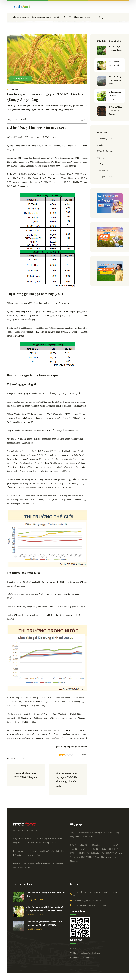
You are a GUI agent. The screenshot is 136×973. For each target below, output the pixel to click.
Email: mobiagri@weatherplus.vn (87, 901)
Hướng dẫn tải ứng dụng (83, 958)
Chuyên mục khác (104, 138)
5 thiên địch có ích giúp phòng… (115, 95)
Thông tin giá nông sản (106, 177)
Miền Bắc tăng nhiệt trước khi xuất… (115, 80)
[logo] (21, 7)
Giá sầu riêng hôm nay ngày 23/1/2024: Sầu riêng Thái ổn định (67, 779)
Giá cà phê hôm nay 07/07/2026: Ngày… (115, 110)
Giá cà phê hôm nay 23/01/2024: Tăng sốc (25, 775)
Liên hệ (76, 948)
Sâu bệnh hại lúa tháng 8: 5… (115, 48)
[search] (101, 17)
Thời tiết (100, 164)
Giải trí (100, 145)
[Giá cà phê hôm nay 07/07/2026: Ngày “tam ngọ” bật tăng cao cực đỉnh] (101, 111)
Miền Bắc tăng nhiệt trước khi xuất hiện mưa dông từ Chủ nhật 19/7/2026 (44, 923)
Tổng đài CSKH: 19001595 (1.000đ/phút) (90, 905)
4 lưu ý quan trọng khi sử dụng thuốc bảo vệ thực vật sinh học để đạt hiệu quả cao (45, 909)
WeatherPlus (25, 867)
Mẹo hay (101, 157)
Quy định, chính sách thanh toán (86, 953)
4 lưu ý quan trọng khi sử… (115, 63)
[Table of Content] (83, 120)
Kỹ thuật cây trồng (105, 151)
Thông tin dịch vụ (104, 170)
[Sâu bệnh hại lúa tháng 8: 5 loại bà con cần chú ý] (101, 50)
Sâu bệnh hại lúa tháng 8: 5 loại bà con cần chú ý (45, 894)
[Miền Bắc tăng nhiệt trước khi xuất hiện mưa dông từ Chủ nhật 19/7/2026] (101, 81)
